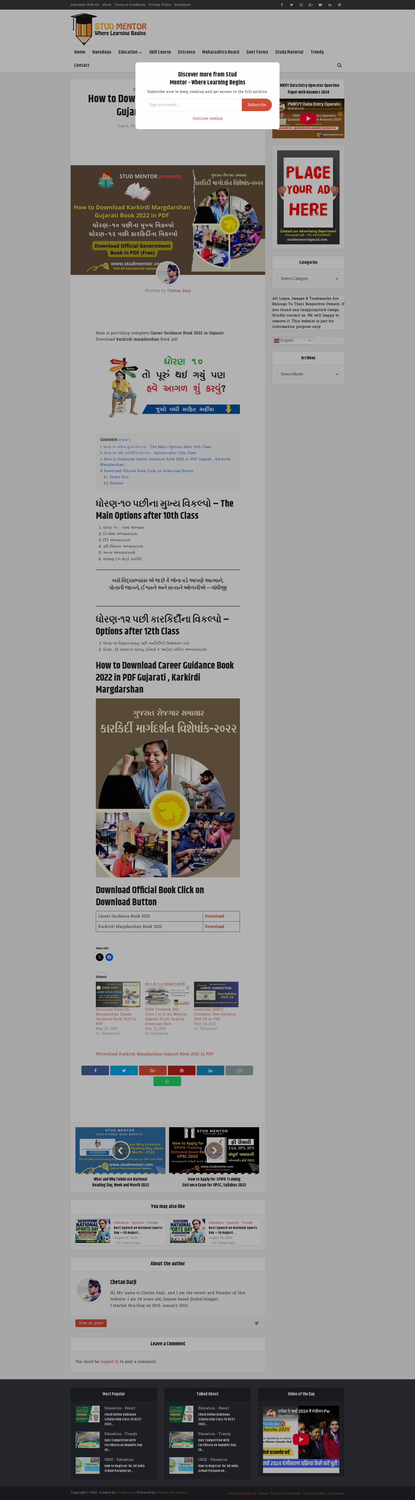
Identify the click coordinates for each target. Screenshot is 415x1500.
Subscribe (257, 104)
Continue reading (207, 118)
